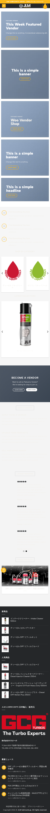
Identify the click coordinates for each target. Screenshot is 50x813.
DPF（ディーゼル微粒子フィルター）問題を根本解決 (25, 589)
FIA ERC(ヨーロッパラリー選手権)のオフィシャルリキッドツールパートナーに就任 (28, 777)
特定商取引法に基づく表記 (16, 806)
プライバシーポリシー (36, 806)
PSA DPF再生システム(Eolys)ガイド (23, 786)
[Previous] (2, 273)
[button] (4, 6)
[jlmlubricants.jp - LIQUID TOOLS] (25, 5)
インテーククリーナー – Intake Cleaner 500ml (25, 353)
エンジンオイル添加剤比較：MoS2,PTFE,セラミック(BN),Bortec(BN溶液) (28, 794)
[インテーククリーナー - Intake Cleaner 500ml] (25, 325)
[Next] (47, 273)
